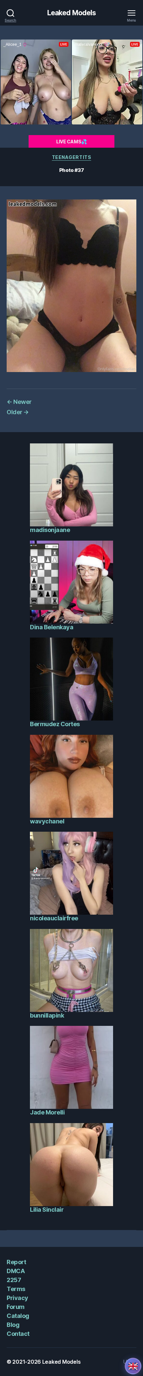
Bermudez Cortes (55, 724)
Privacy (17, 1297)
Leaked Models (71, 12)
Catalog (18, 1315)
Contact (18, 1333)
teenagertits (71, 157)
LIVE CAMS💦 (71, 141)
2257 (14, 1279)
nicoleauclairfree (54, 918)
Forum (16, 1306)
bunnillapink (47, 1015)
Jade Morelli (47, 1112)
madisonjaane (50, 529)
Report (16, 1262)
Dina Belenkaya (51, 627)
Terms (16, 1288)
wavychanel (47, 821)
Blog (13, 1324)
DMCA (16, 1270)
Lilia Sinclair (47, 1209)
